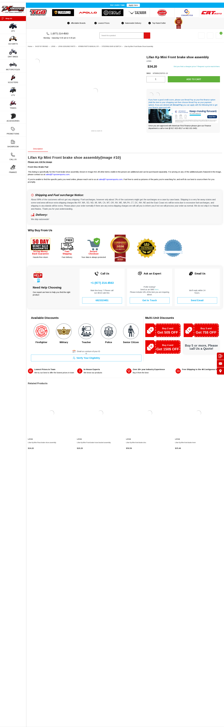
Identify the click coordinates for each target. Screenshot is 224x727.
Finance (13, 172)
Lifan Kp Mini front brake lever (185, 442)
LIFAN (53, 46)
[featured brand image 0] (38, 13)
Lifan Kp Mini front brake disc (136, 442)
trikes (13, 108)
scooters (13, 82)
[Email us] (220, 363)
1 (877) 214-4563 (59, 33)
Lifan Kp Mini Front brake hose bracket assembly (94, 442)
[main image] (95, 91)
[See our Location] (220, 370)
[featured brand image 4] (112, 13)
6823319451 (102, 300)
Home (30, 46)
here (156, 289)
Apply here (133, 5)
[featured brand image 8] (211, 12)
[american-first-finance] (157, 94)
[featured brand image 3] (87, 13)
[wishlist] (210, 36)
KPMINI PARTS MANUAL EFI (88, 46)
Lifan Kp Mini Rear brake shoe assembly (42, 442)
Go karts (13, 44)
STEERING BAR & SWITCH (111, 46)
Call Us (13, 159)
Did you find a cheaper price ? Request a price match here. (197, 66)
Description (38, 149)
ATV (13, 31)
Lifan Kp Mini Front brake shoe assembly (138, 46)
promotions (13, 134)
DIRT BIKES (13, 57)
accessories (13, 121)
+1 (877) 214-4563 (102, 282)
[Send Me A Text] (220, 356)
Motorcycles (13, 69)
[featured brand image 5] (137, 13)
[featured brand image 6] (162, 13)
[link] (51, 413)
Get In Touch (149, 300)
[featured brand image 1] (63, 12)
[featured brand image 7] (186, 13)
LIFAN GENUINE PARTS (66, 46)
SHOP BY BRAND (41, 46)
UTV (13, 95)
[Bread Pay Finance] (151, 94)
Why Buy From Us (40, 230)
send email (197, 300)
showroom (13, 147)
